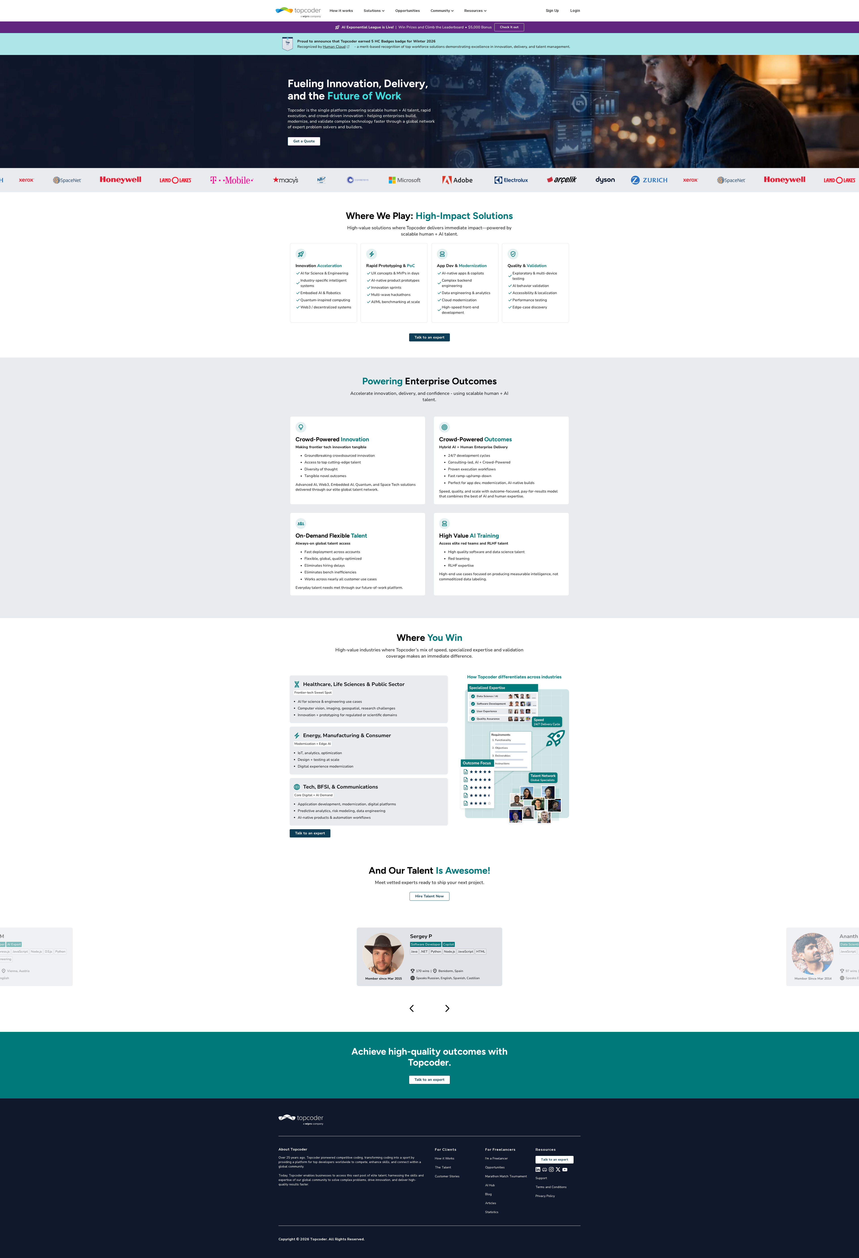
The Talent (443, 1167)
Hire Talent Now (429, 896)
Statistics (491, 1212)
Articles (490, 1203)
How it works (341, 10)
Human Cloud (334, 46)
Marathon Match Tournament (506, 1176)
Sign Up (552, 10)
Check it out (509, 27)
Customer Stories (447, 1176)
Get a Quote (304, 141)
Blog (488, 1194)
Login (575, 10)
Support (541, 1178)
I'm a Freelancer (496, 1158)
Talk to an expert (429, 337)
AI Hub (490, 1185)
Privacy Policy (545, 1196)
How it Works (444, 1158)
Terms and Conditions (551, 1187)
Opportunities (407, 10)
